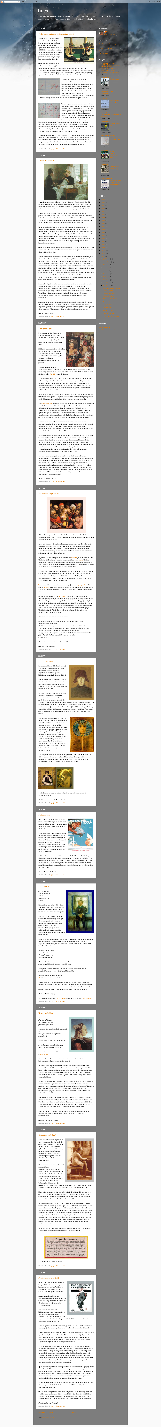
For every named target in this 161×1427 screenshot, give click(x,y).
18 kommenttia (60, 803)
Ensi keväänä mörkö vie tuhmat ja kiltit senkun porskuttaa (115, 182)
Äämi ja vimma (114, 79)
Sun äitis (52, 374)
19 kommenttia (60, 1266)
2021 (103, 214)
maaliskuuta (107, 283)
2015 (103, 232)
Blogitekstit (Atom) (48, 1417)
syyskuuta (106, 268)
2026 (103, 199)
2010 (103, 247)
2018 (103, 223)
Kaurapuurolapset (45, 328)
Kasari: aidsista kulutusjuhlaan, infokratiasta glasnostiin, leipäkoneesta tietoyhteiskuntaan (110, 70)
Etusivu (73, 1412)
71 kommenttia (60, 1001)
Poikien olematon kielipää (48, 1277)
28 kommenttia (60, 1123)
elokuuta (106, 271)
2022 (103, 211)
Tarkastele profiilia (109, 35)
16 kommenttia (60, 316)
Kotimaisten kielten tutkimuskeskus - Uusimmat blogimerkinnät (110, 65)
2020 (103, 217)
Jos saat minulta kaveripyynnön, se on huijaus (111, 115)
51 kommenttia (60, 649)
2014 (103, 235)
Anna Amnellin (60, 998)
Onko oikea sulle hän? (47, 1135)
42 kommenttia (60, 149)
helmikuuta (107, 286)
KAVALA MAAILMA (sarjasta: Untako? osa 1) (115, 154)
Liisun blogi (105, 150)
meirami (74, 557)
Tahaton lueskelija (107, 91)
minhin (81, 560)
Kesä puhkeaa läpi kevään (115, 124)
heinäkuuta (106, 274)
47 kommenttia (60, 875)
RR (39, 978)
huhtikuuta (106, 280)
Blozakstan (62, 596)
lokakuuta (106, 265)
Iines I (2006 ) (103, 54)
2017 (103, 226)
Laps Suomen (43, 886)
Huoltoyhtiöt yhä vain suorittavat (114, 101)
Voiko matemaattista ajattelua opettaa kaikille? (56, 34)
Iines (43, 10)
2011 (103, 244)
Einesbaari (104, 164)
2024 (103, 205)
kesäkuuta (106, 277)
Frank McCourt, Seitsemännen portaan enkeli (114, 168)
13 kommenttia (60, 482)
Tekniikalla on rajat (46, 160)
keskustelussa (87, 998)
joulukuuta (106, 259)
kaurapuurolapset (46, 403)
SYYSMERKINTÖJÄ (108, 136)
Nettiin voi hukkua (45, 1013)
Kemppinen (105, 77)
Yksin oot (41, 1018)
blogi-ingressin (81, 585)
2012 (103, 241)
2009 (103, 250)
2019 (103, 220)
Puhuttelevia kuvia (45, 661)
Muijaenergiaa (44, 814)
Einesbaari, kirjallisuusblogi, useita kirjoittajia (109, 45)
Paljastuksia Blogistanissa (48, 493)
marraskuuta (107, 262)
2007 (103, 256)
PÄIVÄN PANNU (106, 178)
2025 (103, 202)
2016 (103, 229)
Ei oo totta (104, 113)
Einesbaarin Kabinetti (105, 48)
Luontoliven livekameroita (107, 330)
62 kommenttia (60, 1406)
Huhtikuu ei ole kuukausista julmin (115, 138)
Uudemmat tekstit (45, 1412)
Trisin (40, 585)
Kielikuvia (104, 98)
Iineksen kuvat (103, 51)
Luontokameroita (104, 327)
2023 (103, 208)
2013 (103, 238)
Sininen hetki (105, 93)
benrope (46, 587)
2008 (103, 253)
